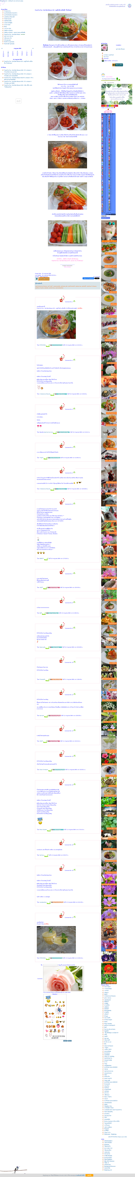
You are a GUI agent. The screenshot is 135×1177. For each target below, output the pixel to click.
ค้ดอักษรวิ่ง (107, 1146)
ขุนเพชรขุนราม (108, 1058)
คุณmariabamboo (59, 287)
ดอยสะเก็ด (107, 1076)
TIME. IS (106, 1162)
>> (33, 48)
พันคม (105, 1021)
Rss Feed (106, 56)
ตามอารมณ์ (7, 24)
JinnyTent (106, 1086)
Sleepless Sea (108, 1106)
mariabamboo (43, 902)
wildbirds (106, 1007)
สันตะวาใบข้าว (108, 1096)
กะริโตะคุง (107, 1125)
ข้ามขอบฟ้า (43, 679)
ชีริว (105, 1044)
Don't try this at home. (109, 1029)
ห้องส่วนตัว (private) (9, 43)
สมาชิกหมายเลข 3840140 (110, 1082)
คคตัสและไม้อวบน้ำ (9, 16)
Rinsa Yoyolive (43, 829)
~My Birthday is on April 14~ (111, 1032)
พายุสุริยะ (106, 1012)
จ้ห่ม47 (106, 1014)
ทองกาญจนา (107, 986)
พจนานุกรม (107, 1153)
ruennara (106, 1091)
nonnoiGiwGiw (108, 1102)
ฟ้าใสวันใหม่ (43, 345)
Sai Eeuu (42, 855)
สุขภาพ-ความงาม (8, 36)
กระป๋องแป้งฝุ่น (108, 988)
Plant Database (108, 1159)
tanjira (105, 1104)
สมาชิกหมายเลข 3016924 (110, 1067)
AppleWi (106, 1031)
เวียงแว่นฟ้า (107, 1040)
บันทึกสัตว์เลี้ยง (8, 20)
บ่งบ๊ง (105, 1034)
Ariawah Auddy (108, 1060)
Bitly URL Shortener (109, 1161)
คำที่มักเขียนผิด (108, 1155)
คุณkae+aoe (78, 286)
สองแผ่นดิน (107, 1119)
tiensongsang (107, 1010)
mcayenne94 (107, 1089)
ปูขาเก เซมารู (107, 998)
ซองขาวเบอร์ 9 (108, 1078)
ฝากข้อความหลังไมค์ (109, 55)
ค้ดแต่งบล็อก (107, 1150)
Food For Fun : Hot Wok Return (12, 34)
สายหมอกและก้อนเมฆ (45, 394)
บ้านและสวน (7, 11)
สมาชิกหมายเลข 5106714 (110, 1100)
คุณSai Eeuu (52, 287)
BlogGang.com (108, 1170)
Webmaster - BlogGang (110, 1134)
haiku (105, 1074)
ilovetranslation (108, 1157)
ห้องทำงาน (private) (9, 41)
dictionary (106, 1144)
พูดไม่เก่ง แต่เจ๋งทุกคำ (109, 1025)
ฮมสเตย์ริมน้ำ (108, 1123)
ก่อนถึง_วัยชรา (108, 1049)
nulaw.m (106, 992)
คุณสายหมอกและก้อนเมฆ (41, 286)
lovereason (107, 1053)
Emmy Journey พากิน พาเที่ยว (112, 1121)
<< (2, 48)
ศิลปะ (5, 26)
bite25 (105, 994)
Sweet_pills (42, 647)
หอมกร (106, 1098)
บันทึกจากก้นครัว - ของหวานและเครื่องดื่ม (14, 32)
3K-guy (106, 1016)
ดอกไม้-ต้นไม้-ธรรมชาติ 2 (10, 15)
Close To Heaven (44, 769)
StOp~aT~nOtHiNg (109, 1056)
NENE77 (42, 558)
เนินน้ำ (41, 587)
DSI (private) (7, 40)
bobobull (106, 1008)
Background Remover (110, 1166)
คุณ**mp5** (50, 286)
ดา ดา (105, 1061)
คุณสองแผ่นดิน (57, 286)
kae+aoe (42, 715)
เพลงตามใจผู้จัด (8, 22)
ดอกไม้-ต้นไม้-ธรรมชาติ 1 (10, 13)
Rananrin (106, 1128)
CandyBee (107, 1054)
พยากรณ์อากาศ (108, 1148)
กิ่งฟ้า (105, 1117)
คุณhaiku (46, 287)
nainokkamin (107, 1000)
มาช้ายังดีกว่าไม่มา (109, 1107)
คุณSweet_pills (64, 286)
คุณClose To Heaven (91, 286)
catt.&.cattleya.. (108, 1127)
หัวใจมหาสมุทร (108, 1019)
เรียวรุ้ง (106, 1069)
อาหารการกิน (7, 28)
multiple (106, 1003)
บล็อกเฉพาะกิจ (8, 38)
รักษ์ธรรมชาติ (7, 18)
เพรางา (106, 1093)
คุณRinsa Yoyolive (39, 287)
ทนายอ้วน (106, 1113)
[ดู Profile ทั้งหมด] (120, 49)
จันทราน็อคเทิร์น (108, 1111)
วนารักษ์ (106, 990)
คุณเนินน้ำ (84, 286)
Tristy (105, 1063)
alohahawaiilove (108, 1140)
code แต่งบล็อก (108, 1142)
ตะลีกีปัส (106, 1130)
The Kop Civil (107, 1115)
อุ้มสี (41, 613)
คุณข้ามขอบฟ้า (71, 286)
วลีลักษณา (107, 1094)
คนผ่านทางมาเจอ (48, 432)
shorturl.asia (107, 1164)
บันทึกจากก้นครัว (8, 30)
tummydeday (107, 1051)
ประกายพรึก (107, 1017)
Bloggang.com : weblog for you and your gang (11, 0)
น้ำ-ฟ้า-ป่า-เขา (107, 1042)
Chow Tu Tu (107, 1132)
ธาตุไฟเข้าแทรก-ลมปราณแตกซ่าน (113, 1109)
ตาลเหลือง (107, 1005)
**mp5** (42, 457)
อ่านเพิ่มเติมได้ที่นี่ (80, 1175)
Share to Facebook (88, 278)
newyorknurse (108, 1073)
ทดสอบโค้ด (107, 1168)
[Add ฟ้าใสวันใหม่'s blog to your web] (117, 1136)
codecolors (107, 1152)
